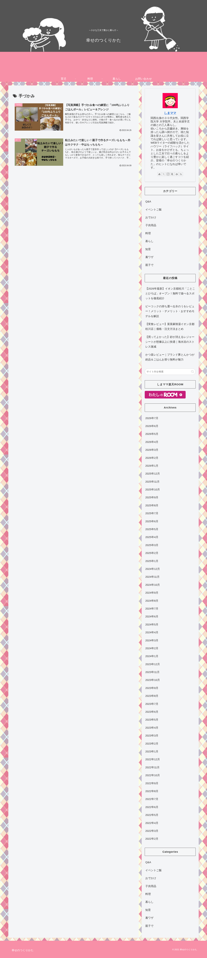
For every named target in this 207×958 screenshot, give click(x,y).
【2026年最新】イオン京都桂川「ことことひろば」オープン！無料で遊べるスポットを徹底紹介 (170, 293)
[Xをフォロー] (164, 174)
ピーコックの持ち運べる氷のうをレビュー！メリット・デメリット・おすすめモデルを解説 (169, 311)
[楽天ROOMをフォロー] (172, 174)
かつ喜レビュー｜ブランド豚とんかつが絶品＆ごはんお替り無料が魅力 (169, 357)
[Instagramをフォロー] (168, 174)
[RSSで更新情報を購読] (181, 174)
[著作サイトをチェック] (159, 174)
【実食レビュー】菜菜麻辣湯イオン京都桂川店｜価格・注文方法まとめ (169, 326)
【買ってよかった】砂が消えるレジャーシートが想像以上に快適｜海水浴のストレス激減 (169, 341)
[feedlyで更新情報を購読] (177, 174)
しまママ (170, 113)
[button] (192, 371)
